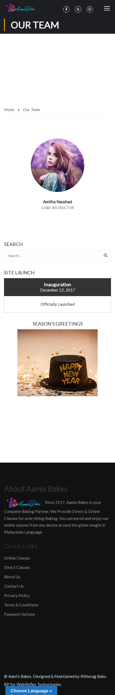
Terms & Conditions (21, 604)
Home (9, 109)
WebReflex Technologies (39, 684)
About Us (12, 576)
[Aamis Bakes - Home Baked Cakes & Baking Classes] (21, 8)
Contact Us (14, 586)
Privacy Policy (17, 595)
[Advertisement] (57, 68)
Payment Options (19, 614)
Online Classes (17, 558)
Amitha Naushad (57, 201)
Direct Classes (17, 567)
